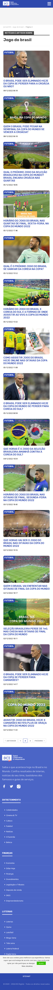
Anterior (11, 741)
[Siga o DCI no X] (11, 786)
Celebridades (12, 810)
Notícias (9, 831)
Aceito (41, 963)
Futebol (9, 52)
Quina (8, 927)
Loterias (9, 921)
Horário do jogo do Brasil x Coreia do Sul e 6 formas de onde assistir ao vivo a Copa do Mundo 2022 (25, 313)
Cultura (9, 820)
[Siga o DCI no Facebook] (4, 786)
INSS (8, 895)
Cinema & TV (11, 815)
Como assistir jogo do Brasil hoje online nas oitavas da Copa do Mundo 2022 (25, 360)
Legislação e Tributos (15, 884)
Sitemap (26, 976)
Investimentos (12, 879)
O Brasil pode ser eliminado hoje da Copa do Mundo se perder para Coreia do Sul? (26, 406)
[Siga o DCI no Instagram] (18, 786)
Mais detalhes (27, 966)
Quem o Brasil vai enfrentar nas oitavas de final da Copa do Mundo (26, 587)
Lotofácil (9, 932)
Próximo (39, 741)
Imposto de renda (14, 890)
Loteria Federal (12, 948)
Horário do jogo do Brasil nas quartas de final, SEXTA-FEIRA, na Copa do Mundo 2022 (26, 223)
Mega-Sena (11, 937)
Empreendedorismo (14, 900)
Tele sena (10, 943)
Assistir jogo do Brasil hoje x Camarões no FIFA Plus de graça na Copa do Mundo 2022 (25, 723)
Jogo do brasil (18, 27)
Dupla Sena (11, 954)
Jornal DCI (7, 27)
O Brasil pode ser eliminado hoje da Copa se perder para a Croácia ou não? (26, 83)
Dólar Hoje (10, 868)
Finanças (10, 873)
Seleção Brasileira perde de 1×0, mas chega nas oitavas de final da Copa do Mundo (25, 631)
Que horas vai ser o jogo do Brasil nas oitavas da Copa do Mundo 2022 (23, 543)
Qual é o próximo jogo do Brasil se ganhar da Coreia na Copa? (25, 268)
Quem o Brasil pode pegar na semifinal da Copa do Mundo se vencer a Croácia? (24, 129)
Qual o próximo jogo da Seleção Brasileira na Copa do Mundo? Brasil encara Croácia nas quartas (25, 176)
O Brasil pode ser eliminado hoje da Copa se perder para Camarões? (25, 677)
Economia (10, 863)
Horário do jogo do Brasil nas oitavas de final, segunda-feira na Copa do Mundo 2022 (24, 497)
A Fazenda (10, 837)
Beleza (9, 842)
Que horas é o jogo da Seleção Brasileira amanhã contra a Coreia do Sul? (24, 451)
